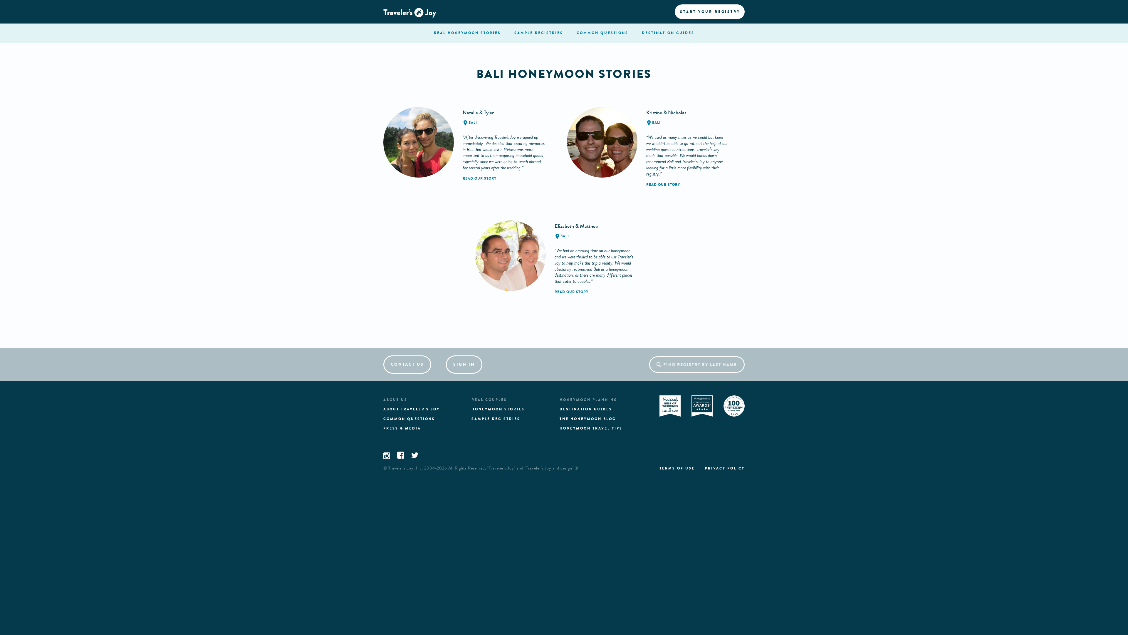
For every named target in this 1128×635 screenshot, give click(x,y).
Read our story (479, 178)
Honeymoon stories (498, 409)
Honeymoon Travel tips (591, 428)
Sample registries (495, 419)
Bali (473, 122)
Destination (668, 33)
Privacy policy (725, 468)
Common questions (409, 419)
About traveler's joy (411, 409)
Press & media (402, 428)
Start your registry (710, 11)
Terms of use (677, 468)
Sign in (464, 364)
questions (602, 33)
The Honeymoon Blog (588, 419)
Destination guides (586, 409)
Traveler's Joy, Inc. (405, 468)
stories (467, 33)
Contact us (407, 364)
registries (538, 33)
